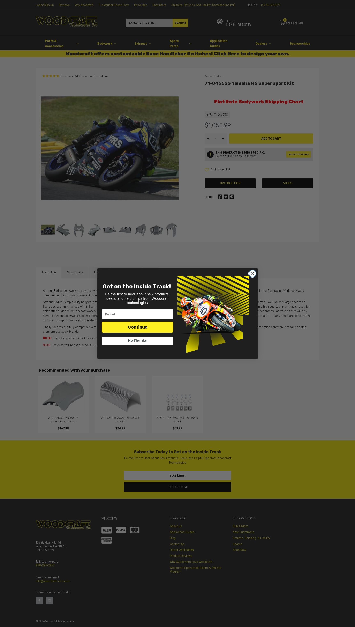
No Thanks (137, 340)
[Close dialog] (252, 273)
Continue (137, 327)
